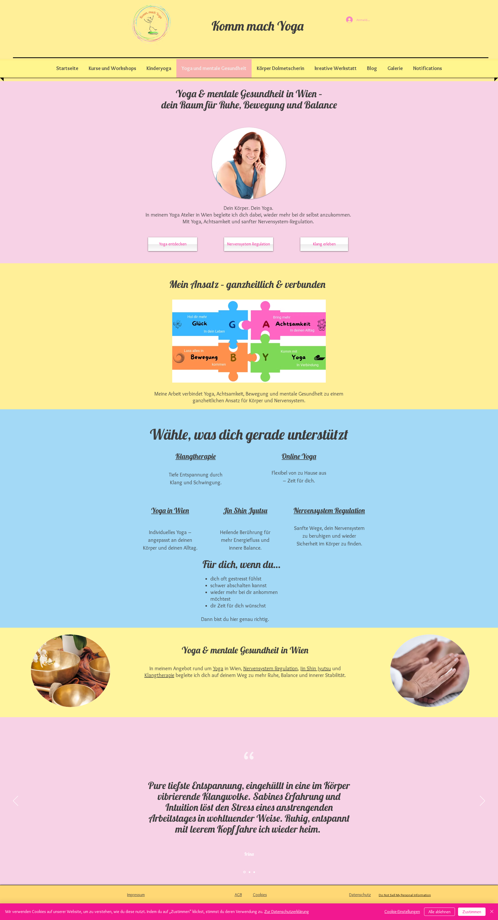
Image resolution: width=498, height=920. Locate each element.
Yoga (218, 668)
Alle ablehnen (439, 911)
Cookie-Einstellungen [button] (402, 911)
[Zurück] (15, 801)
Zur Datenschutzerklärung (286, 911)
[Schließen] (492, 912)
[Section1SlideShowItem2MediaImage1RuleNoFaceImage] (249, 872)
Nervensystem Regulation (270, 668)
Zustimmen (471, 911)
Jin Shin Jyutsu (315, 668)
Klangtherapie (159, 675)
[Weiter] (482, 801)
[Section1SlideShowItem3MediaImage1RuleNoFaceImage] (254, 872)
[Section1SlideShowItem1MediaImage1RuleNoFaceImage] (244, 872)
